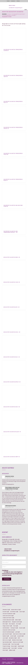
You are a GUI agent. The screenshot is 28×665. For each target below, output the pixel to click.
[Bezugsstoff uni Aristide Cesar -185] (14, 270)
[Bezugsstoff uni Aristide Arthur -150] (14, 370)
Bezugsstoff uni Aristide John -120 (11, 307)
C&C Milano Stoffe (14, 611)
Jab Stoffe (17, 632)
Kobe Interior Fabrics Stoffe (19, 634)
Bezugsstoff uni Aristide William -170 (12, 431)
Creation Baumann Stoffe (8, 619)
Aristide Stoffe (6, 611)
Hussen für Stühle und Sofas (9, 629)
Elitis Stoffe (5, 623)
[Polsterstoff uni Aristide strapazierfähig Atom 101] (14, 168)
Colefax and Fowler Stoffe (8, 617)
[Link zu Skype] (23, 661)
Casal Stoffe (22, 611)
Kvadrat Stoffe (6, 636)
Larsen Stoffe (13, 636)
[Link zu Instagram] (18, 661)
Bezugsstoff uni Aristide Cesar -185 (12, 282)
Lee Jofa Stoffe (20, 636)
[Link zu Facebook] (16, 661)
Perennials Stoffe (6, 644)
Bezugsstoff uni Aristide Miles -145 (12, 357)
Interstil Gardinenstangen (8, 632)
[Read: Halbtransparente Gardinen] (3, 506)
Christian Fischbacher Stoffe (9, 613)
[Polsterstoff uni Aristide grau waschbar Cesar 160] (14, 194)
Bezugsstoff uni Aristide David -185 (12, 406)
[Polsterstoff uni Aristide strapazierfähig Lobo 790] (14, 64)
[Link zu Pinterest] (20, 661)
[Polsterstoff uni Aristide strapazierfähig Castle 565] (14, 142)
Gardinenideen (6, 627)
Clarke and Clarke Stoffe (8, 615)
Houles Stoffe (22, 627)
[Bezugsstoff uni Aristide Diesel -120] (14, 320)
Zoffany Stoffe (12, 650)
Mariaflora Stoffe (13, 638)
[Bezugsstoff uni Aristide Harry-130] (14, 445)
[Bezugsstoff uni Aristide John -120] (14, 295)
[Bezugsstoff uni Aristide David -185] (14, 395)
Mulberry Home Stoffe (17, 640)
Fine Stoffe (15, 625)
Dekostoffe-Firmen (7, 621)
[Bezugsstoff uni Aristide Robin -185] (14, 245)
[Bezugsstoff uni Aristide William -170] (14, 420)
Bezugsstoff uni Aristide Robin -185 (12, 257)
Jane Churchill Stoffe (7, 634)
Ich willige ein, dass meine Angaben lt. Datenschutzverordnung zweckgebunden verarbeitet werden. (12, 573)
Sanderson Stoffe (6, 648)
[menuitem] (6, 662)
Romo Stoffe (14, 646)
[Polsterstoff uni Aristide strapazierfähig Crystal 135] (14, 116)
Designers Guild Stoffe (17, 621)
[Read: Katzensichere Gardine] (3, 477)
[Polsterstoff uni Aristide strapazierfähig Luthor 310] (14, 38)
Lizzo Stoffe (5, 638)
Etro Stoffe (18, 623)
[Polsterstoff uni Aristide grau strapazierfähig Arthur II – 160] (14, 220)
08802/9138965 (12, 5)
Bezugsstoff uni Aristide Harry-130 (12, 456)
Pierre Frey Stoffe (15, 644)
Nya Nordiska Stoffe (7, 642)
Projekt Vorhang (6, 646)
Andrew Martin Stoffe (16, 609)
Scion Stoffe (14, 648)
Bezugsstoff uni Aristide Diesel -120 (12, 332)
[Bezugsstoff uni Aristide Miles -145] (14, 345)
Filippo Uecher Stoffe (7, 625)
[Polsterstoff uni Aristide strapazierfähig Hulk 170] (14, 90)
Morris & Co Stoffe (7, 640)
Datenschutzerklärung (12, 587)
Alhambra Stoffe (6, 609)
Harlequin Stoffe (14, 627)
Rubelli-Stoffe (21, 646)
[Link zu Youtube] (25, 661)
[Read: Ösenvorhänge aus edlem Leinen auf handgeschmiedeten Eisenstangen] (3, 488)
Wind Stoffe (5, 650)
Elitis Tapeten (12, 623)
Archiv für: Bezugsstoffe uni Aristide (12, 11)
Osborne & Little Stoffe (18, 642)
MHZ (19, 638)
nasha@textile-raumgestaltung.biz (15, 7)
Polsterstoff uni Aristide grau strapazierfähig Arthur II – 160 (11, 232)
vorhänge (20, 648)
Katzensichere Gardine (9, 476)
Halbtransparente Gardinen (10, 505)
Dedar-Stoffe (18, 619)
